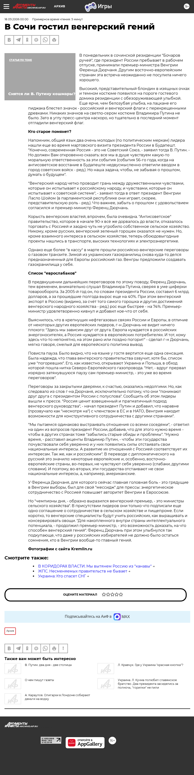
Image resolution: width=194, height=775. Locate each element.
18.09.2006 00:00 (16, 19)
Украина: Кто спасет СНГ (62, 576)
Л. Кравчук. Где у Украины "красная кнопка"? (150, 665)
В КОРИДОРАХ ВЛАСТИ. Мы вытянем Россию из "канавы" (95, 566)
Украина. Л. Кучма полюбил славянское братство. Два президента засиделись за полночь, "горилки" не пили (148, 683)
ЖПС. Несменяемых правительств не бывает (82, 571)
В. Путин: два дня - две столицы (48, 665)
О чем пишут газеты (39, 680)
